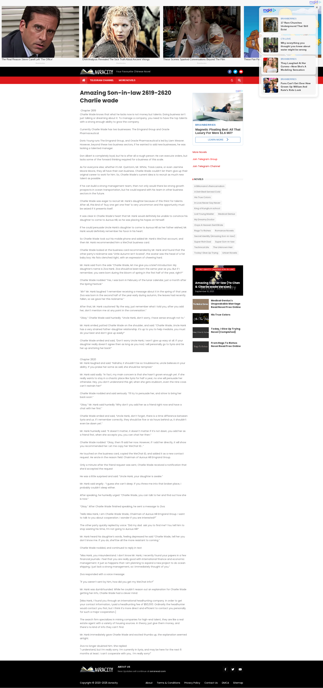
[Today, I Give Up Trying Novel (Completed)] (201, 332)
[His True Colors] (201, 318)
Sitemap (238, 682)
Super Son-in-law (225, 241)
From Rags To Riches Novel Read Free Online (226, 344)
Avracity (113, 682)
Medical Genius (226, 214)
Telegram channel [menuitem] (102, 80)
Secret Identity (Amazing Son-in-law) (214, 236)
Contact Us (211, 682)
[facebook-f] (230, 72)
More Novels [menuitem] (127, 80)
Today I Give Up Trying (206, 252)
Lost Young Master (204, 214)
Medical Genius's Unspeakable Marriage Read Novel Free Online (226, 304)
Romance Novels (224, 230)
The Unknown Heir (223, 247)
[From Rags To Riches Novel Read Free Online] (201, 346)
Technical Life (201, 247)
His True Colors (202, 197)
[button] (232, 80)
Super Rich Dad (202, 241)
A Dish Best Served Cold (207, 191)
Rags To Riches (202, 230)
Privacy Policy (192, 682)
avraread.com (158, 671)
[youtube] (241, 72)
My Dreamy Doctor (204, 219)
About (149, 682)
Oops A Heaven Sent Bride (208, 225)
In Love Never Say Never (207, 202)
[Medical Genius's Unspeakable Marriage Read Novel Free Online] (201, 304)
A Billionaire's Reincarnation (209, 186)
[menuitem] (83, 80)
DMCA (225, 682)
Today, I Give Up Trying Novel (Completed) (225, 330)
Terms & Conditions (168, 682)
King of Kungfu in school (207, 208)
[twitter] (235, 72)
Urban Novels (229, 252)
